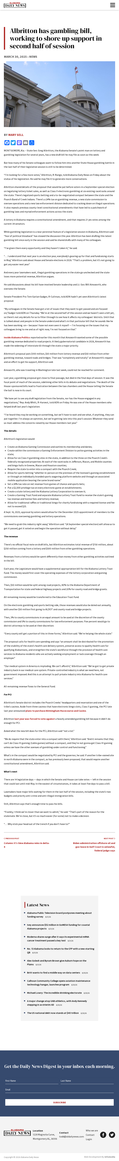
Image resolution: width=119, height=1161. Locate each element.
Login (89, 1139)
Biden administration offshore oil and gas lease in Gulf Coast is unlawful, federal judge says (94, 844)
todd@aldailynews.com (71, 1136)
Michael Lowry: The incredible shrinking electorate (54, 992)
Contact (90, 1134)
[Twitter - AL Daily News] (112, 1135)
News (33, 56)
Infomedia (110, 1156)
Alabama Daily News (15, 5)
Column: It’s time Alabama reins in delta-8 (27, 842)
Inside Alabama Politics (17, 337)
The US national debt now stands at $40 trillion (53, 1012)
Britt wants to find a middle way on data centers (53, 972)
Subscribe (59, 1102)
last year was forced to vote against (34, 718)
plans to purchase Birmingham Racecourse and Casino (56, 710)
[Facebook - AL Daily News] (103, 1135)
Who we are (92, 1130)
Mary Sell (16, 135)
